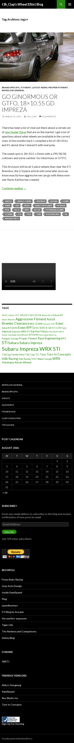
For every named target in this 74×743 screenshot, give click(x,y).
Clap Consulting (11, 418)
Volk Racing (52, 214)
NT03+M (61, 205)
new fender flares (15, 132)
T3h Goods (8, 425)
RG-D (17, 210)
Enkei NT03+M (9, 327)
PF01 (7, 210)
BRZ (32, 323)
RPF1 (27, 210)
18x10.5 (8, 201)
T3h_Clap (30, 354)
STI (5, 342)
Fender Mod (8, 411)
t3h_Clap (31, 116)
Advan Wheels (8, 319)
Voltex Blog (8, 637)
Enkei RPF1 (26, 328)
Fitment (26, 87)
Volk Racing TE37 (27, 358)
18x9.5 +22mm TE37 (10, 315)
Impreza (6, 331)
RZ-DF (37, 210)
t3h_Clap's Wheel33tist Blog (22, 4)
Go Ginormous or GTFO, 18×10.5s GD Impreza (30, 103)
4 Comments (49, 116)
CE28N (66, 201)
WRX (56, 359)
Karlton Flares (43, 205)
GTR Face (61, 327)
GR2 (17, 205)
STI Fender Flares (54, 210)
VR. (66, 214)
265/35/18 (35, 315)
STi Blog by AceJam (13, 611)
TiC (37, 354)
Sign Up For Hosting (13, 723)
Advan (53, 201)
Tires (43, 354)
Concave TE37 (49, 324)
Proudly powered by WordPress (17, 738)
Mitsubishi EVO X (56, 331)
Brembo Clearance (15, 323)
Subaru (13, 343)
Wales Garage (44, 358)
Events (6, 398)
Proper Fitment (58, 87)
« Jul (5, 492)
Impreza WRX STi (21, 331)
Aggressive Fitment (30, 319)
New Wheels (22, 335)
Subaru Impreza (30, 343)
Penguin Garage (10, 338)
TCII (19, 214)
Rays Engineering (49, 338)
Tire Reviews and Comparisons (19, 631)
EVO (36, 327)
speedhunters (10, 605)
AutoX (51, 319)
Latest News (39, 87)
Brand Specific (11, 87)
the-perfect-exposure (14, 618)
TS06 (38, 214)
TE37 (28, 214)
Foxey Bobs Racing (12, 579)
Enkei (7, 205)
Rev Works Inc (10, 698)
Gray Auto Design (12, 586)
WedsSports (12, 218)
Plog (4, 598)
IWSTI (5, 661)
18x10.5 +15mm (24, 201)
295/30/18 (40, 201)
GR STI (52, 327)
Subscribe (9, 532)
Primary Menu (69, 4)
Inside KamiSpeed (12, 592)
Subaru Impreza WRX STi (31, 349)
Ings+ (27, 205)
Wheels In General (13, 90)
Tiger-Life (7, 624)
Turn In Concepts (59, 354)
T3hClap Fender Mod (13, 354)
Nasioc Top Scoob (9, 335)
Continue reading (14, 188)
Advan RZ (58, 315)
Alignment (8, 405)
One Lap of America (47, 335)
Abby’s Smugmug (11, 685)
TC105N (8, 214)
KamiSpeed (8, 691)
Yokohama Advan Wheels (17, 362)
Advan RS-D (47, 315)
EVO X (44, 327)
